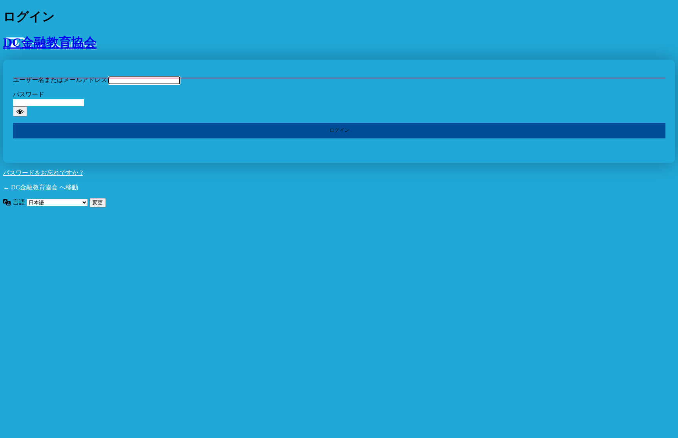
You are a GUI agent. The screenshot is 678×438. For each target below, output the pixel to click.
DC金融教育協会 (50, 42)
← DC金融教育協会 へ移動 (40, 187)
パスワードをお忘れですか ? (43, 172)
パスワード (28, 94)
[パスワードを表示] (20, 111)
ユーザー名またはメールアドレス (60, 79)
